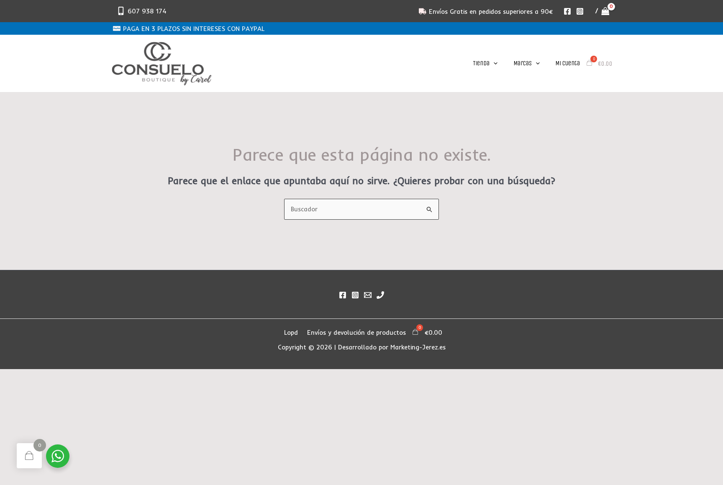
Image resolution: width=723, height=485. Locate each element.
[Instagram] (580, 11)
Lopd (291, 332)
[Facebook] (567, 11)
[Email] (368, 295)
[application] (493, 63)
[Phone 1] (380, 295)
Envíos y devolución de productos (356, 332)
